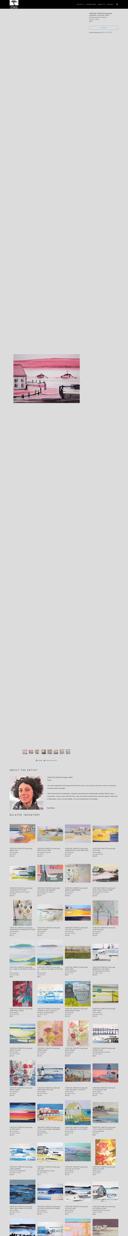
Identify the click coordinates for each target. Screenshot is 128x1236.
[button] (81, 4)
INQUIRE (103, 27)
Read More (51, 808)
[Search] (117, 4)
